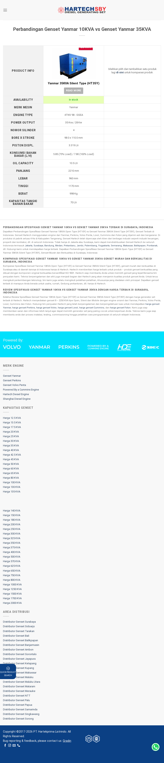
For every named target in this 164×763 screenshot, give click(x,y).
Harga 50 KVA (11, 463)
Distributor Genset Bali (16, 635)
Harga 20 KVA (11, 431)
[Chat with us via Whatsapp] (156, 747)
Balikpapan (140, 245)
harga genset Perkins (23, 307)
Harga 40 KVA (11, 450)
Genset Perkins (12, 380)
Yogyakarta (104, 245)
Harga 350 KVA (11, 542)
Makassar (128, 245)
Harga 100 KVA (11, 482)
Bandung (49, 245)
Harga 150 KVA (11, 515)
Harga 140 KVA (11, 510)
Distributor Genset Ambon (18, 649)
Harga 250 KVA (11, 528)
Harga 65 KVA (11, 473)
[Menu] (5, 10)
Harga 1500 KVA (12, 593)
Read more (73, 90)
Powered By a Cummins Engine (21, 389)
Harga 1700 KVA (12, 598)
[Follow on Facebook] (5, 745)
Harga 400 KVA (11, 552)
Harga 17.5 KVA (12, 427)
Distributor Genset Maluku (18, 677)
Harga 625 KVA (11, 565)
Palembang (91, 245)
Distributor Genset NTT (16, 695)
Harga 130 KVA (11, 486)
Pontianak (152, 245)
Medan (59, 245)
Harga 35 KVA (11, 445)
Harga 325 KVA (11, 538)
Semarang (116, 245)
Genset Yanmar (12, 375)
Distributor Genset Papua (17, 704)
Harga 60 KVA (11, 468)
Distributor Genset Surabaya (19, 621)
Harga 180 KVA (11, 519)
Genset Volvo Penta (14, 385)
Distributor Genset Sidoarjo (19, 626)
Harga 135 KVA (11, 491)
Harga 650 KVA (11, 570)
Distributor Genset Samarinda (20, 709)
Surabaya (38, 245)
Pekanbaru (69, 245)
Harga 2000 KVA (12, 602)
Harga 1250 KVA (12, 589)
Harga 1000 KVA (12, 584)
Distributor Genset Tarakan (18, 631)
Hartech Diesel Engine (16, 394)
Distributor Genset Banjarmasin (21, 644)
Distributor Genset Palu (16, 700)
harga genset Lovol (68, 307)
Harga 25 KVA (11, 436)
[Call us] (18, 745)
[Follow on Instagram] (9, 745)
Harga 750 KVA (11, 575)
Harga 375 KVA (11, 547)
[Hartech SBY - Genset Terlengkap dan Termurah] (82, 10)
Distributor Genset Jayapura (19, 658)
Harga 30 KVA (11, 440)
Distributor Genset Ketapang (19, 663)
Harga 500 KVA (11, 556)
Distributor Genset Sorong (18, 718)
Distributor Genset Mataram (19, 686)
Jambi (80, 245)
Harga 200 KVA (11, 524)
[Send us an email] (14, 745)
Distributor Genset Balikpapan (20, 640)
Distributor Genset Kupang (18, 667)
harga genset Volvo (46, 307)
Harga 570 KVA (11, 561)
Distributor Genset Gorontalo (20, 654)
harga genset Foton (120, 307)
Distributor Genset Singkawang (21, 714)
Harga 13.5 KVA (12, 422)
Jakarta (28, 245)
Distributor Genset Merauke (19, 691)
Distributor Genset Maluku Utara (21, 681)
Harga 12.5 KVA (12, 417)
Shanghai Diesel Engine (17, 398)
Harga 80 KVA (11, 477)
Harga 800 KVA (11, 579)
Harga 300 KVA (11, 533)
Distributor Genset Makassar (19, 672)
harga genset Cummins (91, 307)
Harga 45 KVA (11, 459)
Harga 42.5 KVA (12, 454)
